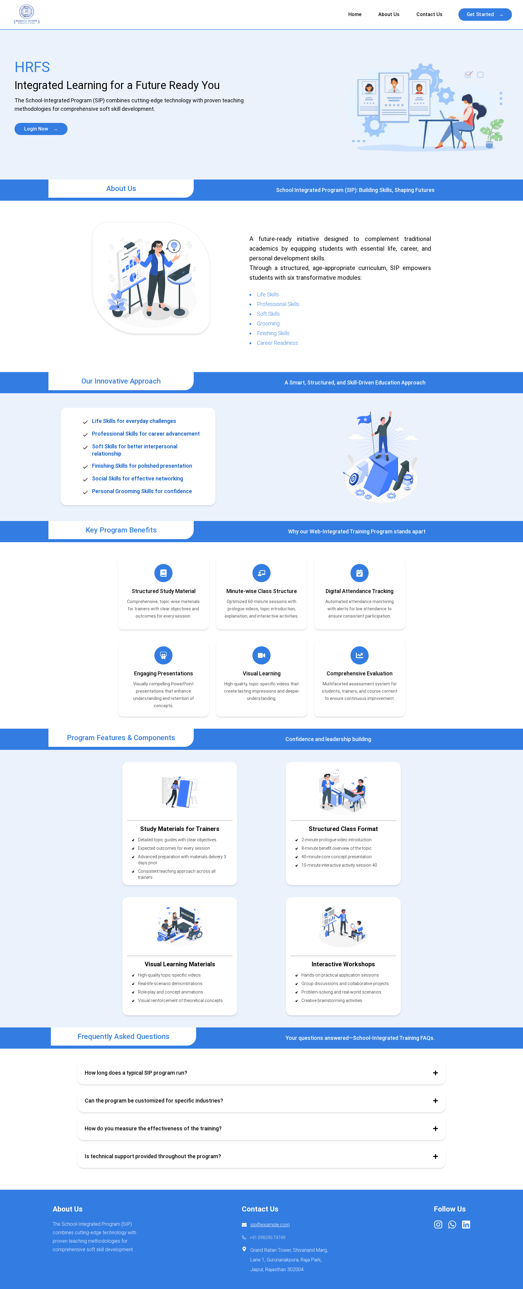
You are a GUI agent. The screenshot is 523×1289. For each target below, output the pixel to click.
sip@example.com (270, 1225)
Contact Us (429, 14)
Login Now (41, 129)
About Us (389, 14)
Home (354, 14)
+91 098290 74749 (267, 1237)
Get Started (485, 14)
